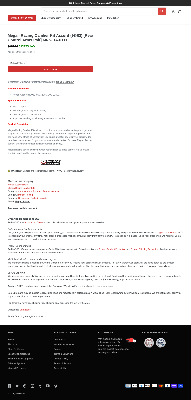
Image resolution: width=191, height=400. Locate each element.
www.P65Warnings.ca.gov (70, 170)
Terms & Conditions (63, 353)
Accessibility (60, 368)
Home (11, 339)
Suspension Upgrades (19, 353)
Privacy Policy (61, 358)
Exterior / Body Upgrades (20, 358)
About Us (12, 344)
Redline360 (20, 393)
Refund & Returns (62, 363)
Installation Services (64, 344)
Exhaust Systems (16, 363)
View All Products (17, 368)
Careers (58, 349)
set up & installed (65, 81)
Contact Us (59, 339)
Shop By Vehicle (16, 349)
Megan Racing (22, 201)
